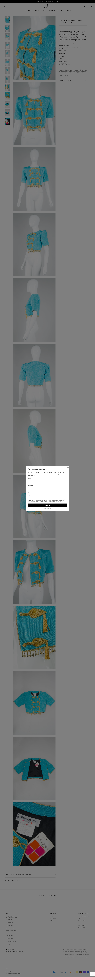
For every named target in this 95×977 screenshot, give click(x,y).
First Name (30, 485)
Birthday (30, 492)
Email (29, 478)
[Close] (68, 467)
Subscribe (47, 505)
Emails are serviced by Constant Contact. (55, 501)
